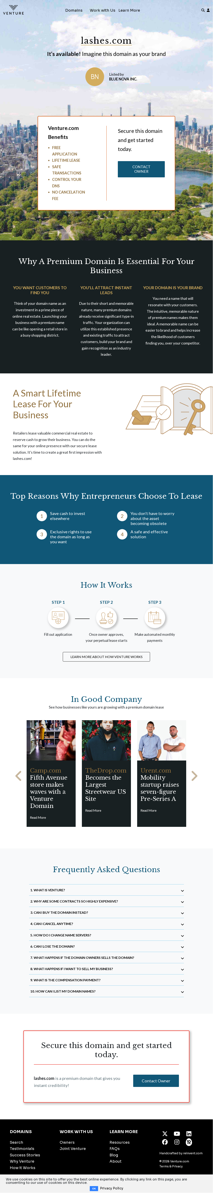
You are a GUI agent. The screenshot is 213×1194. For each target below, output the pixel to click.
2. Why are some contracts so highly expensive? (74, 901)
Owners (67, 1142)
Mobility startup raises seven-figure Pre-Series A (159, 784)
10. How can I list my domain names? (63, 991)
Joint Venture (73, 1148)
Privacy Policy (111, 1188)
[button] (18, 776)
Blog (114, 1155)
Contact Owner (141, 169)
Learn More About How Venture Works (106, 657)
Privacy (177, 1166)
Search (16, 1142)
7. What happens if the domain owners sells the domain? (82, 957)
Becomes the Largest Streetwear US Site (105, 784)
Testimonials (22, 1148)
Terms (164, 1166)
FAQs (115, 1148)
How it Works (22, 1168)
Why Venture (22, 1161)
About (116, 1161)
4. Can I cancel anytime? (51, 924)
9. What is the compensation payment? (65, 980)
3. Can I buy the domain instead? (59, 912)
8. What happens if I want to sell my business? (71, 969)
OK (94, 1188)
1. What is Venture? (47, 890)
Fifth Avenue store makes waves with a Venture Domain (48, 788)
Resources (120, 1142)
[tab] (106, 889)
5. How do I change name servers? (60, 935)
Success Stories (25, 1155)
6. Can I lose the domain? (52, 946)
